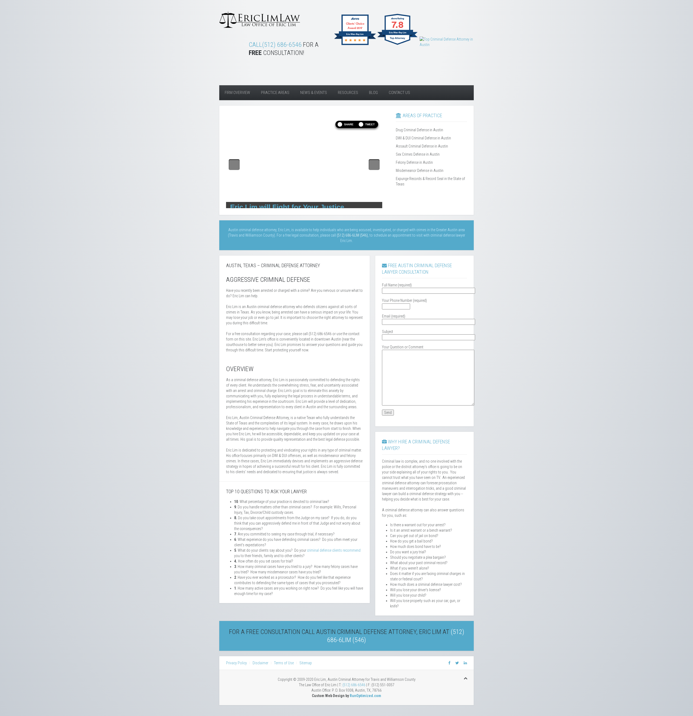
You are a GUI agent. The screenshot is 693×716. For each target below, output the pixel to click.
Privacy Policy (236, 663)
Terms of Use (284, 663)
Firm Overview (237, 92)
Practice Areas (275, 92)
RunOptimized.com (365, 696)
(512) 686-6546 (282, 44)
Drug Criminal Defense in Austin (419, 130)
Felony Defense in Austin (414, 162)
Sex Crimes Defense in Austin (418, 154)
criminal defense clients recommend (334, 550)
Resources (348, 92)
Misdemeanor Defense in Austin (419, 170)
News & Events (313, 92)
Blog (373, 92)
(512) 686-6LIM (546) (352, 235)
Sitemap (305, 663)
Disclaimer (260, 663)
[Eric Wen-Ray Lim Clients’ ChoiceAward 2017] (355, 44)
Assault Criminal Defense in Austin (422, 146)
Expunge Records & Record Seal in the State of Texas (430, 181)
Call (255, 44)
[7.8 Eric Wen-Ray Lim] (398, 44)
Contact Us (399, 92)
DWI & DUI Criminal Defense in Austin (423, 138)
